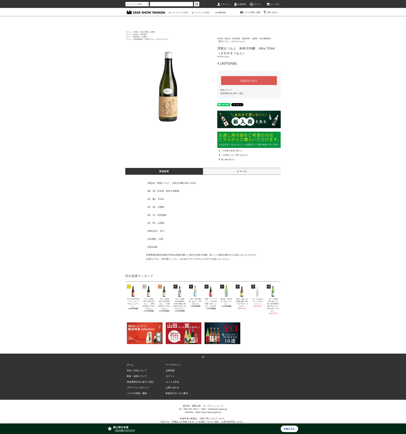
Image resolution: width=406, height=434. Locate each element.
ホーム (128, 32)
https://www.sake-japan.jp (208, 412)
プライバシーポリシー (138, 387)
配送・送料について (137, 376)
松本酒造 (143, 34)
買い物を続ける (227, 159)
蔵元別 (135, 34)
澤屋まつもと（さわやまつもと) (156, 39)
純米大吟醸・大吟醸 (147, 32)
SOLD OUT (249, 80)
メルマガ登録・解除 (252, 12)
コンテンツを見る (202, 12)
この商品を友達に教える (231, 151)
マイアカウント (173, 364)
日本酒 (135, 32)
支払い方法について (137, 370)
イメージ (242, 171)
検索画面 (222, 12)
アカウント (225, 4)
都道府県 (136, 37)
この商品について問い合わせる (234, 155)
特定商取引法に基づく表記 (231, 93)
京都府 (144, 37)
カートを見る (172, 382)
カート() (274, 4)
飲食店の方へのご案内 (177, 393)
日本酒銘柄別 (138, 39)
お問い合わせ (272, 12)
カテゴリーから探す (180, 12)
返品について (226, 90)
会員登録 (242, 4)
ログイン (257, 4)
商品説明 (164, 171)
